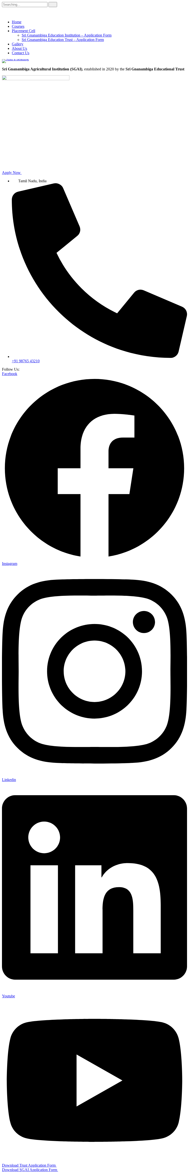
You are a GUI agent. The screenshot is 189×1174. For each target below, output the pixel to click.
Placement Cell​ (23, 31)
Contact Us (20, 53)
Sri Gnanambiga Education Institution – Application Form (66, 35)
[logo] (94, 61)
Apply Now (12, 172)
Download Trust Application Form (29, 1165)
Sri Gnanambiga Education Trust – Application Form (63, 40)
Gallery (17, 44)
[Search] (52, 4)
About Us (19, 48)
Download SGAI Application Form (30, 1170)
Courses (18, 26)
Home (16, 22)
